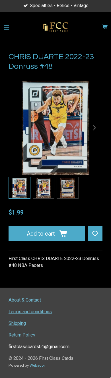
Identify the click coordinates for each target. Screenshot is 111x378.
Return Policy (22, 335)
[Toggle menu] (6, 27)
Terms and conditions (30, 311)
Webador (37, 365)
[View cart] (104, 27)
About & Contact (25, 300)
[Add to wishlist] (95, 233)
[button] (19, 188)
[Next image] (94, 128)
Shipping (17, 323)
